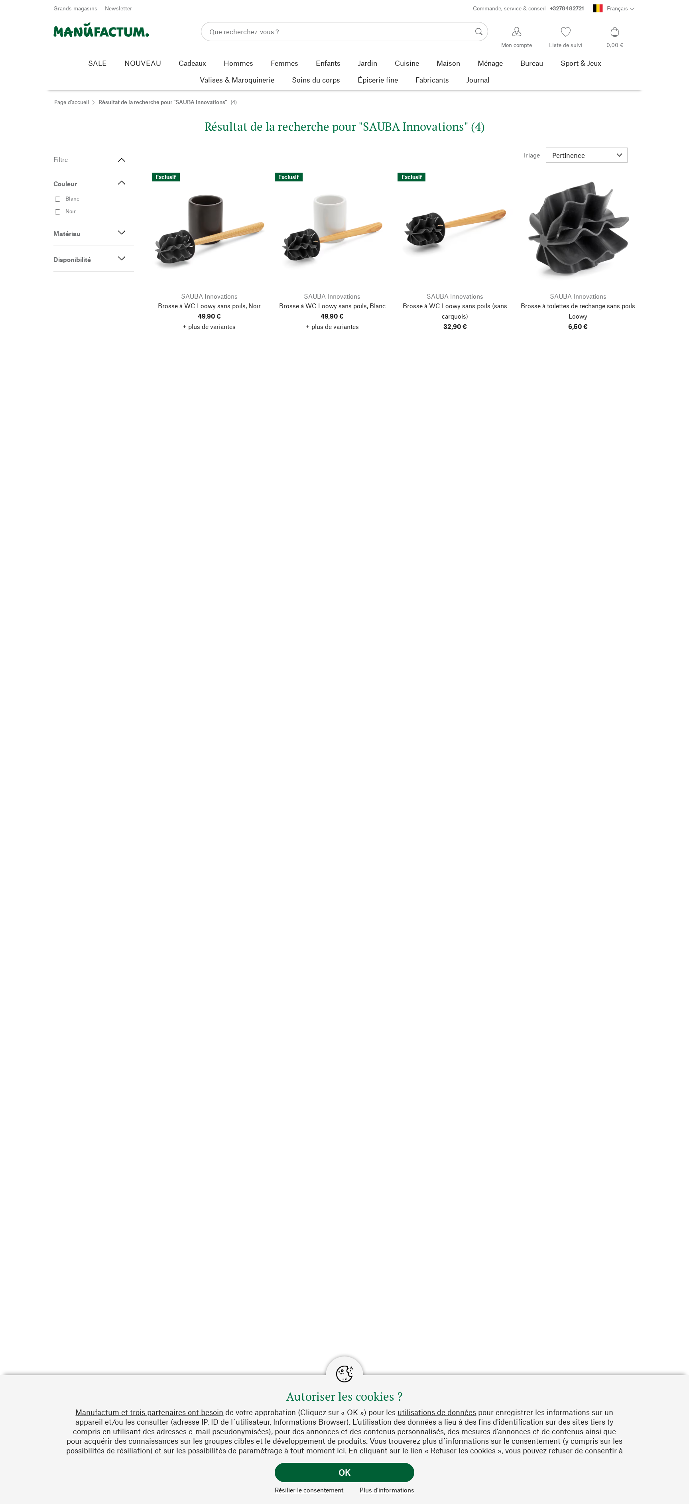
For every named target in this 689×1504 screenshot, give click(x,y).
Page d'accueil (71, 101)
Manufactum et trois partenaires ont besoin (149, 1412)
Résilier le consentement (309, 1490)
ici (341, 1450)
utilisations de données (437, 1412)
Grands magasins (75, 8)
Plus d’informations (387, 1490)
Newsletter (118, 8)
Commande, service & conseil (528, 8)
